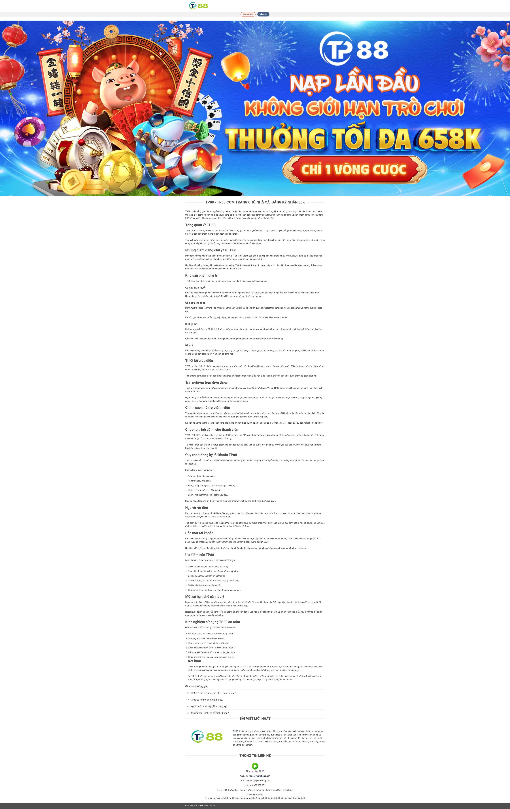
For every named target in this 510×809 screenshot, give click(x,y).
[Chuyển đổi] (187, 693)
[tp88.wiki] (198, 6)
